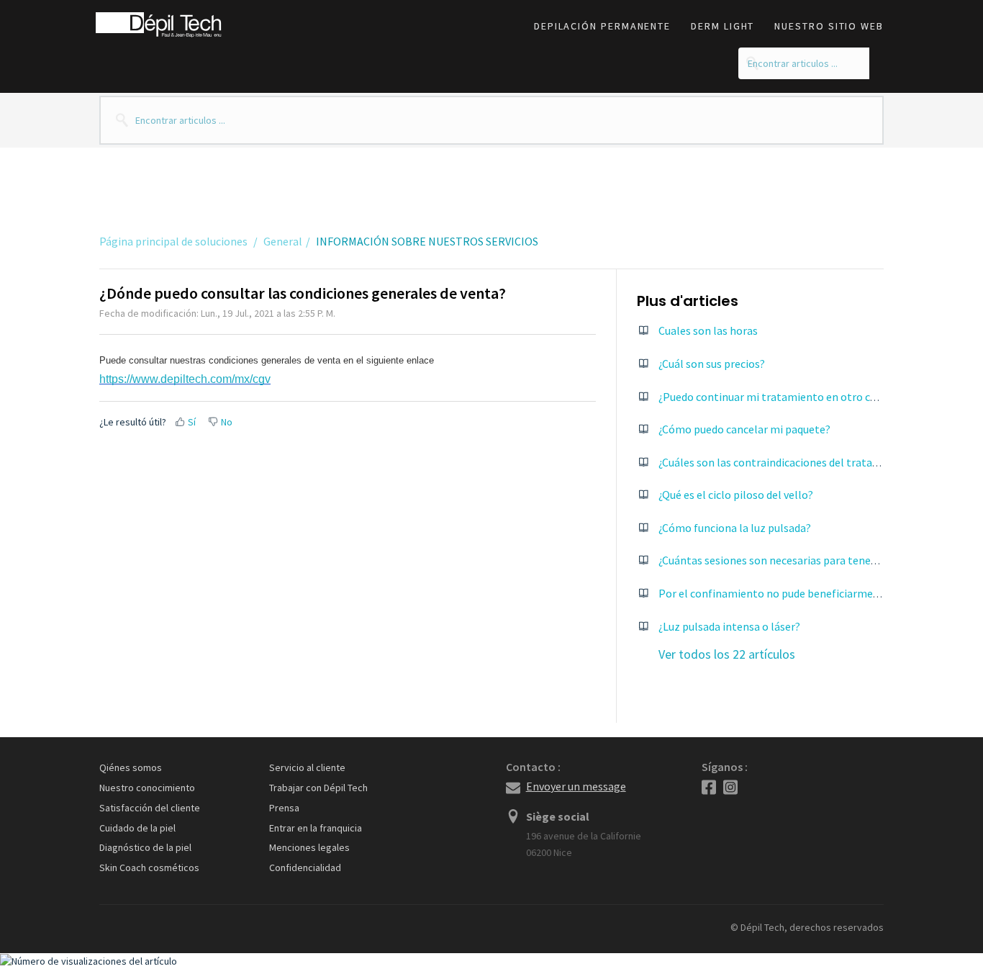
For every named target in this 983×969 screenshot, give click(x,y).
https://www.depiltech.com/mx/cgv (185, 379)
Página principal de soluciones (174, 241)
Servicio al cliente (307, 767)
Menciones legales (309, 847)
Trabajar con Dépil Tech (318, 787)
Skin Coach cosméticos (149, 867)
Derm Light (722, 25)
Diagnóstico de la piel (145, 847)
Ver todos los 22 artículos (726, 654)
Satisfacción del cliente (149, 807)
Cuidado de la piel (137, 827)
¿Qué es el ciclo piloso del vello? (735, 494)
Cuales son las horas (708, 330)
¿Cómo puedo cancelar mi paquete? (744, 429)
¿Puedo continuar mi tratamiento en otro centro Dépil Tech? (807, 396)
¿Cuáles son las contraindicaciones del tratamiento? (786, 462)
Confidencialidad (305, 867)
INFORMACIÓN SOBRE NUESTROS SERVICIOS (427, 241)
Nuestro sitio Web (829, 25)
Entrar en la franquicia (315, 827)
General (282, 241)
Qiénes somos (130, 767)
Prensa (284, 807)
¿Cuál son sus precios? (711, 363)
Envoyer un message (576, 786)
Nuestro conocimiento (147, 787)
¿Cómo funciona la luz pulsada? (734, 527)
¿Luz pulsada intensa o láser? (729, 626)
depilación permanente (602, 25)
